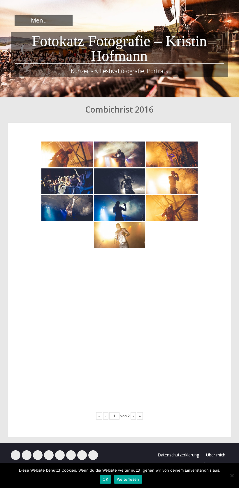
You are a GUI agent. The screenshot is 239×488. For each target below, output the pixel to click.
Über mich (215, 455)
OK (105, 479)
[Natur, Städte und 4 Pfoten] (26, 455)
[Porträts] (60, 455)
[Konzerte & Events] (15, 455)
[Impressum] (82, 455)
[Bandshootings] (49, 455)
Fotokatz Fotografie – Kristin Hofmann (119, 48)
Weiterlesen (128, 479)
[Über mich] (71, 455)
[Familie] (38, 455)
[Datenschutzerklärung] (93, 455)
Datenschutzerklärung (178, 455)
